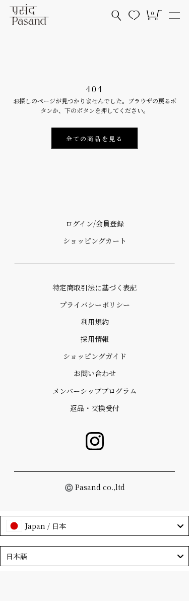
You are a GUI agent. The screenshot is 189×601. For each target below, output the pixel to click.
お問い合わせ (95, 373)
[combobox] (94, 526)
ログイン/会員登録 (95, 223)
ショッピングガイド (95, 356)
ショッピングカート (95, 240)
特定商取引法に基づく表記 (94, 287)
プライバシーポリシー (94, 304)
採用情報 (95, 339)
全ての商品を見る (94, 138)
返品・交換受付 (94, 408)
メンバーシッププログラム (94, 391)
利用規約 (95, 322)
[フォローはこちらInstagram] (95, 441)
